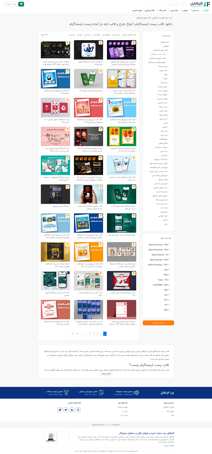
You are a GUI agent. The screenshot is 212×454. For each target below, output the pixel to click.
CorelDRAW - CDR (160, 285)
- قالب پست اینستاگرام (158, 54)
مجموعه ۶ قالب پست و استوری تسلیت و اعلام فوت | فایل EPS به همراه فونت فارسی (55, 63)
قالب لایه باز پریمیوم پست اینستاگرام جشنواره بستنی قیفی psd (89, 120)
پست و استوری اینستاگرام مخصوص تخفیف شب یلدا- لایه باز (123, 149)
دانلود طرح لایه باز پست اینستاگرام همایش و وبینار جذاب (57, 265)
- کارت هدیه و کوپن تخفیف (158, 171)
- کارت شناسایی (163, 102)
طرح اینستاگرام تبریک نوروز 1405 (91, 90)
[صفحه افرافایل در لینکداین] (72, 409)
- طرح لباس (164, 212)
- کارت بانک (164, 131)
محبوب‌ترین (116, 34)
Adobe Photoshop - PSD (158, 244)
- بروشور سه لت (163, 90)
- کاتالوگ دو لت (162, 94)
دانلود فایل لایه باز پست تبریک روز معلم (121, 235)
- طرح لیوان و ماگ (162, 199)
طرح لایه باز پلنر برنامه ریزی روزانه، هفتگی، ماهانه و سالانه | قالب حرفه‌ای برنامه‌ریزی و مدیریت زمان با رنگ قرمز (122, 322)
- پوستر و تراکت (163, 66)
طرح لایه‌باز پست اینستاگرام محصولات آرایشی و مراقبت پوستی (122, 265)
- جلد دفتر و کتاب (162, 203)
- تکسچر (165, 127)
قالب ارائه (162, 10)
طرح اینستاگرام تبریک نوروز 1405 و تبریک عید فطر (123, 207)
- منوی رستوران (163, 86)
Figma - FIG (163, 279)
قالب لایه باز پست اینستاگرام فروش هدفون (57, 293)
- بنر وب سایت (163, 106)
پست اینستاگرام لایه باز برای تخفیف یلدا (123, 293)
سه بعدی (195, 10)
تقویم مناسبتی (137, 10)
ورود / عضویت (11, 4)
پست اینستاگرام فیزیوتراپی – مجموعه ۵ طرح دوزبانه (56, 178)
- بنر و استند (164, 82)
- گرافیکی (166, 46)
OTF (166, 300)
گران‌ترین (72, 34)
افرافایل (116, 451)
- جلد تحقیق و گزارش (160, 187)
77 (73, 333)
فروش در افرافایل (168, 407)
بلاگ (172, 415)
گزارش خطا (170, 411)
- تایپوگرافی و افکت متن (160, 175)
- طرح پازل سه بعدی (161, 183)
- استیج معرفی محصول (160, 195)
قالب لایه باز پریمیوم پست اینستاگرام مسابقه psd (56, 91)
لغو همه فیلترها (158, 322)
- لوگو (166, 74)
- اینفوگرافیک (163, 139)
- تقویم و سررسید (162, 98)
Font (166, 295)
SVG (166, 290)
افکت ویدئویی (149, 10)
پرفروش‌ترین (106, 34)
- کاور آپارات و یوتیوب (161, 159)
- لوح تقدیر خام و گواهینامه (159, 167)
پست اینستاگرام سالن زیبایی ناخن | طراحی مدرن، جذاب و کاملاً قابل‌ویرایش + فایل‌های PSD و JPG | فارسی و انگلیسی (56, 149)
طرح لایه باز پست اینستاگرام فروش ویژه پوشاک (90, 63)
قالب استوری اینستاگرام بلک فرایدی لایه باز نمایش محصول (90, 207)
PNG (166, 274)
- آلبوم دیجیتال (163, 179)
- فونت (166, 123)
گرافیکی (206, 10)
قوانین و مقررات (122, 407)
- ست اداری (164, 151)
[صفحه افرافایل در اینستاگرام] (78, 409)
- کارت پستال (163, 119)
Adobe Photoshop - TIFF (158, 264)
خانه (170, 18)
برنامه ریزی (174, 10)
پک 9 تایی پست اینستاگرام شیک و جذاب (90, 293)
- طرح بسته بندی (162, 191)
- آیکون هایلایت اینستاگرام (157, 62)
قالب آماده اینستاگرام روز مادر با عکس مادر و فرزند (122, 178)
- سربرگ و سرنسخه (161, 147)
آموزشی (185, 10)
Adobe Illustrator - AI (160, 254)
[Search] (183, 4)
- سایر (166, 224)
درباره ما (124, 411)
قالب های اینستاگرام (143, 18)
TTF (166, 305)
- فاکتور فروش (163, 143)
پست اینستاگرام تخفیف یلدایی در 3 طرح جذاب (57, 120)
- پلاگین (165, 220)
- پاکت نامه (164, 207)
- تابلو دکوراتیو (163, 216)
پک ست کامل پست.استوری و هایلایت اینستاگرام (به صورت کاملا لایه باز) (88, 322)
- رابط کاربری (163, 110)
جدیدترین (87, 34)
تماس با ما (124, 415)
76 (78, 333)
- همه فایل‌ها (165, 42)
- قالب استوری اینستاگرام (157, 58)
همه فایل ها (163, 18)
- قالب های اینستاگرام (160, 50)
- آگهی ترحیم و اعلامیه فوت (158, 163)
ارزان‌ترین (80, 34)
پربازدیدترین (96, 34)
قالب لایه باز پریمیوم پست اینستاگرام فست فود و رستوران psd (122, 120)
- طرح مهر (164, 155)
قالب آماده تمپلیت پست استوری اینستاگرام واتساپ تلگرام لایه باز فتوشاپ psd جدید (124, 91)
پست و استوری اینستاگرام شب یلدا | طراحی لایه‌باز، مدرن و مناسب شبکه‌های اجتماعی (89, 149)
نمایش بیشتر (106, 373)
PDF (166, 310)
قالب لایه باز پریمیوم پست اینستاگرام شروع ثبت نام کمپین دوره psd (89, 265)
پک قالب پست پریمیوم (61, 206)
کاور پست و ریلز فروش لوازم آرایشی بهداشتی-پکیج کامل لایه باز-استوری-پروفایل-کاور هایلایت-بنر (123, 63)
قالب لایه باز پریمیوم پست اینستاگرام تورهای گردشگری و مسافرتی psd (56, 236)
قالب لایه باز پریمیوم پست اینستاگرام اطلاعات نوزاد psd (56, 322)
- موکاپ (165, 78)
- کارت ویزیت (163, 70)
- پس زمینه (164, 135)
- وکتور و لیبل (163, 115)
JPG (166, 269)
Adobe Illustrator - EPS (159, 259)
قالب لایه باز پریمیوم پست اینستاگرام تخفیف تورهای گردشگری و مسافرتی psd (89, 236)
